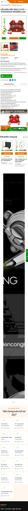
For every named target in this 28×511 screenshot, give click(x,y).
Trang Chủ (3, 4)
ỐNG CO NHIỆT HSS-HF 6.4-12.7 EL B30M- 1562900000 (21, 160)
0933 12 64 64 (20, 441)
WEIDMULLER (14, 4)
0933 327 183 (6, 495)
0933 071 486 (20, 455)
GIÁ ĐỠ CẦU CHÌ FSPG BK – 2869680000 (6, 160)
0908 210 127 (6, 482)
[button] (24, 137)
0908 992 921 (6, 468)
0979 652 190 (6, 441)
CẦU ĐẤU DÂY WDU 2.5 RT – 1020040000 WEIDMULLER (11, 5)
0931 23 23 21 (20, 468)
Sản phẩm (8, 4)
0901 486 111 (20, 482)
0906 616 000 (6, 455)
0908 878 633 (6, 428)
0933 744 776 (20, 428)
